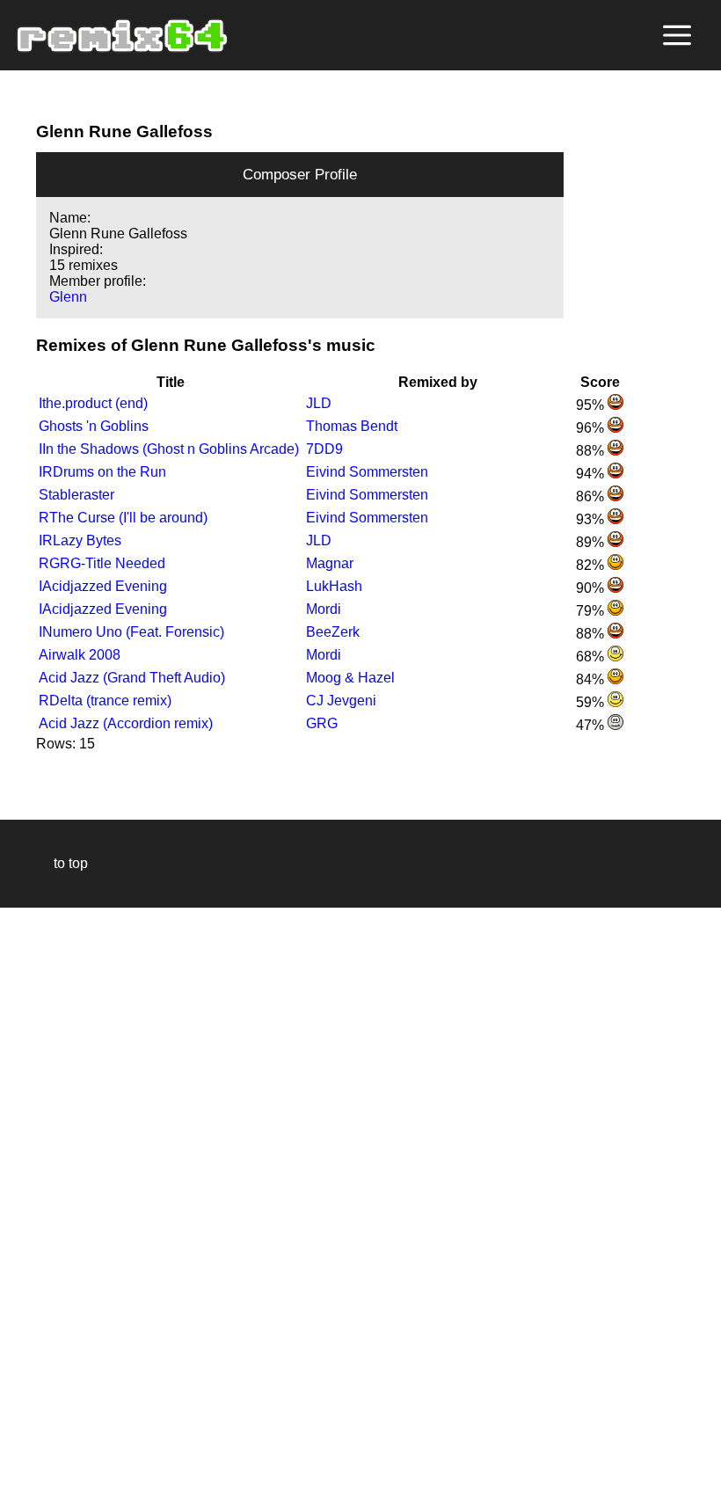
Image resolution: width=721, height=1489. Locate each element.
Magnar (329, 563)
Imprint (21, 1449)
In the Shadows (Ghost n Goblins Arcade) (169, 449)
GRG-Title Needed (102, 563)
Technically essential (35, 1196)
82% (592, 565)
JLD (318, 403)
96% (592, 427)
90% (592, 587)
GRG (322, 723)
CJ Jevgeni (341, 700)
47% (592, 725)
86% (592, 496)
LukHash (334, 586)
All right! (18, 1422)
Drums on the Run (102, 471)
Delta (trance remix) (105, 700)
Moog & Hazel (350, 677)
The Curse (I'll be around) (123, 517)
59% (592, 702)
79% (592, 610)
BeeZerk (333, 631)
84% (592, 679)
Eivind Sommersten (367, 471)
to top (62, 863)
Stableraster (76, 494)
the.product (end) (93, 403)
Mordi (323, 609)
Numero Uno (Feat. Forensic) (131, 631)
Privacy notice (23, 1472)
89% (592, 542)
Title (171, 382)
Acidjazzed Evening (103, 586)
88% (592, 450)
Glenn (68, 296)
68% (592, 656)
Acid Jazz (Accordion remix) (126, 723)
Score (600, 382)
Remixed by (437, 382)
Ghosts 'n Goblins (94, 426)
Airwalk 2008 (79, 654)
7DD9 (324, 449)
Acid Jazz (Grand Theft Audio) (132, 677)
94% (592, 473)
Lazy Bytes (80, 540)
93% (592, 519)
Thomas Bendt (351, 426)
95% (592, 405)
